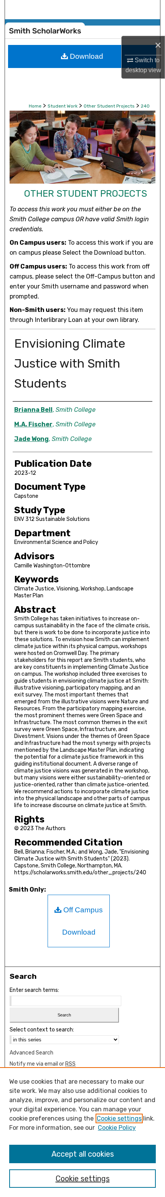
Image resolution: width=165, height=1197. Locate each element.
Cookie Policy (117, 1127)
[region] (82, 1132)
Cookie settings (119, 1118)
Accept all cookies (82, 1154)
